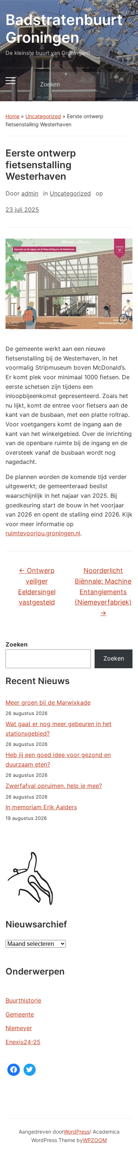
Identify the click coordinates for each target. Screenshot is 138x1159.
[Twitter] (30, 1070)
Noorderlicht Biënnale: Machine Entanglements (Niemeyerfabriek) (103, 592)
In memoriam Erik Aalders (41, 807)
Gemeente (20, 1014)
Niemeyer (19, 1028)
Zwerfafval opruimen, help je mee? (54, 785)
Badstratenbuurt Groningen (64, 28)
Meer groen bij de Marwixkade (48, 702)
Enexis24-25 (23, 1042)
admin (29, 193)
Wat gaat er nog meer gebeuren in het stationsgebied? (59, 728)
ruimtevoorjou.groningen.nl (43, 533)
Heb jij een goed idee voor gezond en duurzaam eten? (58, 759)
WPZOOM (95, 1140)
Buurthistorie (23, 1000)
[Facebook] (14, 1070)
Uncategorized (43, 116)
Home (13, 116)
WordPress (76, 1131)
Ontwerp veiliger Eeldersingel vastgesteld (37, 586)
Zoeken (121, 85)
